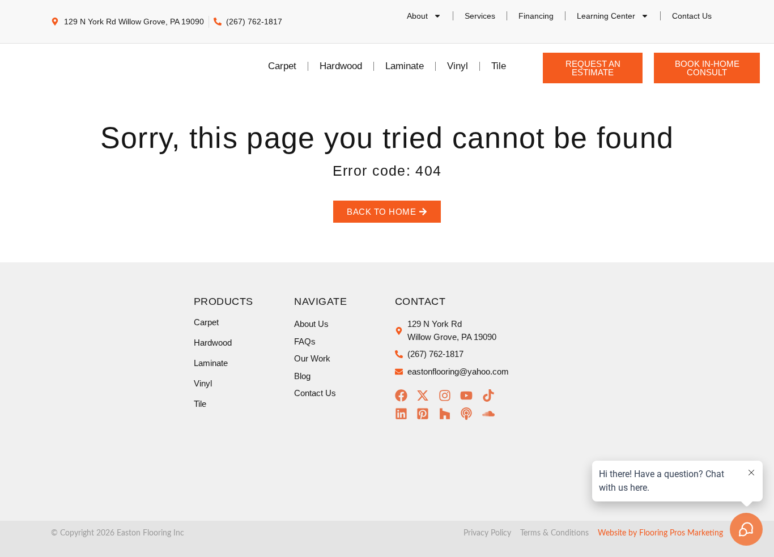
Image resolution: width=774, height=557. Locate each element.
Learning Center (606, 15)
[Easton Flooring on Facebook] (404, 395)
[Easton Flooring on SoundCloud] (491, 413)
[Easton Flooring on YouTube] (469, 395)
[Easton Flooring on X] (425, 395)
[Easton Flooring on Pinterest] (425, 413)
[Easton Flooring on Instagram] (448, 395)
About (417, 15)
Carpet (282, 66)
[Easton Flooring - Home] (74, 66)
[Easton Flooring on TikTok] (491, 395)
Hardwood (341, 66)
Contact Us (692, 15)
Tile (498, 66)
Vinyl (457, 66)
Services (480, 15)
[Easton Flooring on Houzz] (448, 413)
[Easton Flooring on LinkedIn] (404, 413)
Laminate (404, 66)
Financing (536, 15)
